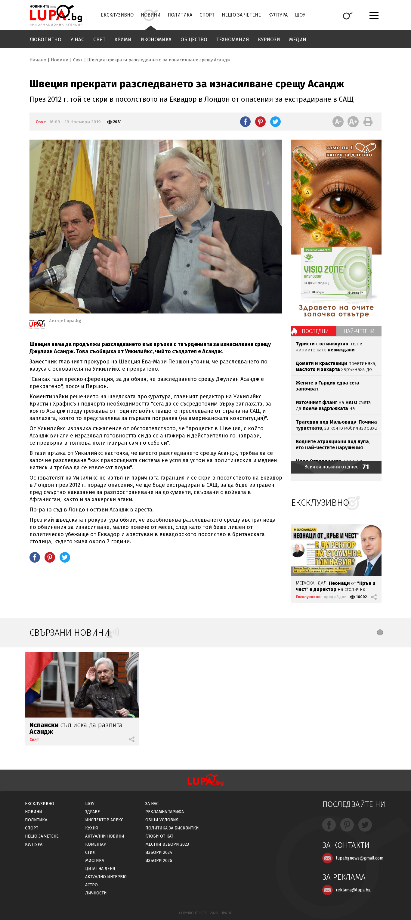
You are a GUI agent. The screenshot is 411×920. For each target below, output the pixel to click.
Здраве (92, 811)
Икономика (156, 39)
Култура (278, 15)
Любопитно (45, 39)
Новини (150, 15)
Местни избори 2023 (167, 844)
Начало (37, 60)
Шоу (300, 15)
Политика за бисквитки (172, 828)
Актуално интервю (106, 876)
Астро (91, 885)
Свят (99, 39)
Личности (96, 893)
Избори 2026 (158, 860)
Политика (180, 15)
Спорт (207, 15)
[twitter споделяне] (275, 122)
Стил (90, 852)
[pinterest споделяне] (260, 122)
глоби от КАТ (159, 836)
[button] (380, 632)
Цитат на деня (100, 868)
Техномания (232, 39)
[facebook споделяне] (245, 122)
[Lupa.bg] (37, 325)
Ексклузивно (117, 15)
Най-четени (359, 331)
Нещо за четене (241, 15)
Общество (194, 39)
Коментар (95, 844)
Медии (297, 39)
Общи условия (162, 820)
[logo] (55, 15)
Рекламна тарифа (164, 811)
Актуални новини (104, 836)
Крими (122, 39)
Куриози (269, 39)
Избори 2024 (158, 852)
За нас (152, 803)
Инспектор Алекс (104, 820)
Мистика (94, 860)
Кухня (91, 828)
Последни (315, 331)
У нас (77, 39)
